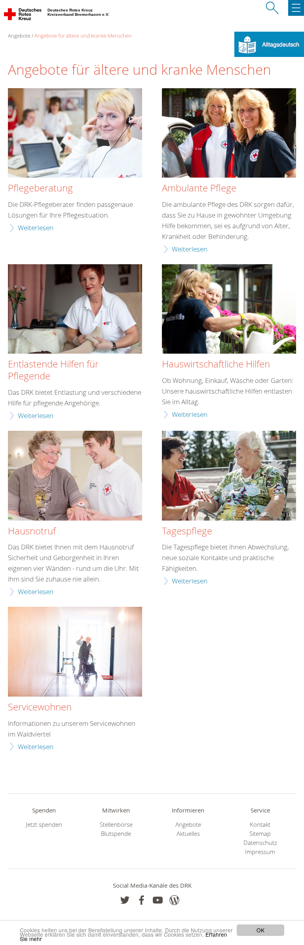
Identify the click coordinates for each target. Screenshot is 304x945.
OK (260, 930)
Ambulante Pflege (199, 188)
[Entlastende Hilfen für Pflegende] (75, 310)
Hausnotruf (32, 531)
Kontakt (260, 824)
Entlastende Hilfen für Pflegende (53, 370)
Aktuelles (188, 833)
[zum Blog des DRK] (174, 900)
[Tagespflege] (229, 476)
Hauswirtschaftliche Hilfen (216, 364)
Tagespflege (187, 531)
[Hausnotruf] (75, 476)
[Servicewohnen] (75, 652)
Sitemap (260, 833)
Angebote (188, 824)
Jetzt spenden (44, 824)
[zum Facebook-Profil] (125, 900)
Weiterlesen (35, 227)
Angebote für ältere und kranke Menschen (83, 35)
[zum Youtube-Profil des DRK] (158, 900)
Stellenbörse (116, 824)
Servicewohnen (40, 707)
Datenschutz (260, 843)
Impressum (260, 852)
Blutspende (116, 833)
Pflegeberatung (40, 188)
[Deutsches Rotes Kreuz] (23, 16)
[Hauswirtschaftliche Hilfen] (229, 310)
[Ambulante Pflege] (229, 134)
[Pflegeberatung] (75, 134)
